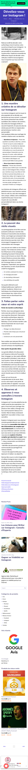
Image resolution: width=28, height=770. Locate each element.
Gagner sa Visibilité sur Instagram (12, 565)
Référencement (6, 619)
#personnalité (5, 493)
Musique (5, 608)
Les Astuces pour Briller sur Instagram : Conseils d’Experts (12, 534)
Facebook (6, 624)
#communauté (6, 487)
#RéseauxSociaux (7, 495)
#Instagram (15, 491)
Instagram (6, 627)
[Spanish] (20, 763)
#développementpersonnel (10, 489)
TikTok (5, 629)
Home (5, 25)
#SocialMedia (5, 498)
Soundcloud (7, 615)
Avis (4, 603)
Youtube (5, 631)
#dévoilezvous (6, 491)
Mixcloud (6, 610)
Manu (18, 29)
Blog (10, 25)
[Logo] (9, 10)
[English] (17, 763)
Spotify (5, 617)
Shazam (6, 612)
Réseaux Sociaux (7, 622)
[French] (19, 763)
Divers (4, 605)
